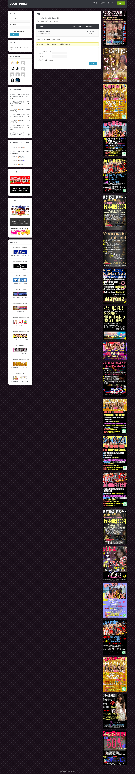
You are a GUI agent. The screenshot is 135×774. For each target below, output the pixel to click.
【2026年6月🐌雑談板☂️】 (18, 160)
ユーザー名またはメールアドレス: (44, 52)
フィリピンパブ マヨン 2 (20, 283)
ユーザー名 (13, 18)
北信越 (54, 18)
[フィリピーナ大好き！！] (19, 6)
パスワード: (41, 56)
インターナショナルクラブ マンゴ (20, 367)
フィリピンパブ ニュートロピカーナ (20, 255)
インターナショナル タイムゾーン (20, 381)
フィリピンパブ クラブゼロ (20, 353)
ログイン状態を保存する (46, 60)
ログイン (121, 3)
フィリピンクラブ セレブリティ (20, 297)
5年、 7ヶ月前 (90, 31)
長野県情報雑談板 (44, 31)
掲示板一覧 (44, 18)
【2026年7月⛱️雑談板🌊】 (18, 157)
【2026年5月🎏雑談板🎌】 (18, 109)
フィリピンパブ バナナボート (20, 339)
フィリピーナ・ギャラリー (107, 3)
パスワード (13, 24)
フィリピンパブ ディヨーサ (20, 269)
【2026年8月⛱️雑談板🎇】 (18, 147)
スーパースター (20, 311)
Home (38, 18)
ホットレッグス (20, 325)
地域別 (49, 18)
